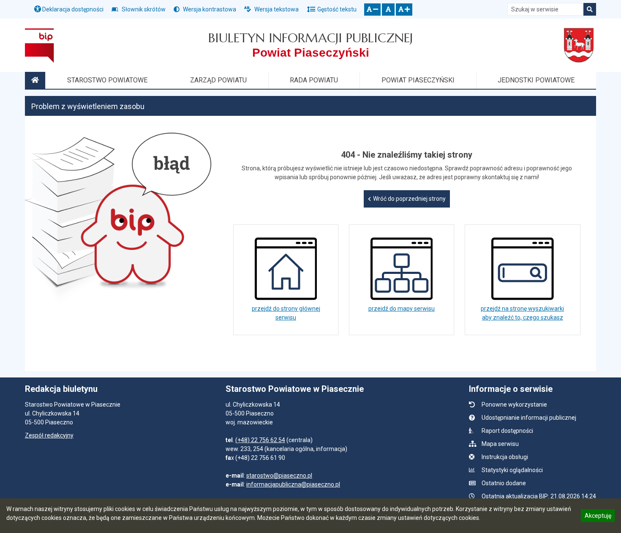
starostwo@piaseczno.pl (279, 475)
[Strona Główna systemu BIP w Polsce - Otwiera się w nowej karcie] (39, 45)
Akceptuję (597, 517)
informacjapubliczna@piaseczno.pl (293, 484)
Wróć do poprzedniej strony (409, 198)
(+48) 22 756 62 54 (260, 440)
